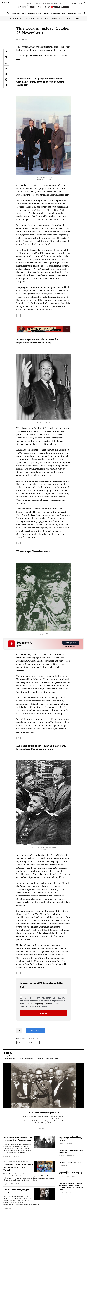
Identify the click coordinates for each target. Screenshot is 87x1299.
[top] (18, 315)
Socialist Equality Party (34, 18)
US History (20, 1059)
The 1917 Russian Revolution (36, 1056)
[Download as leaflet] (6, 79)
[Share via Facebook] (6, 51)
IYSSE (46, 18)
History (19, 1042)
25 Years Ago (22, 55)
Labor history (39, 1059)
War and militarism (9, 1059)
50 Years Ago (36, 55)
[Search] (84, 14)
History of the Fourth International (14, 1056)
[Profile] (84, 3)
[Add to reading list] (6, 85)
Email (22, 987)
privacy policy (43, 1004)
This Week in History (32, 1042)
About (80, 3)
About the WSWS (57, 18)
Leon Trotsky (51, 1056)
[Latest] (7, 14)
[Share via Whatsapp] (6, 62)
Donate (77, 18)
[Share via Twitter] (6, 57)
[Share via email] (6, 74)
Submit (43, 1013)
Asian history (29, 1059)
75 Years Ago (50, 55)
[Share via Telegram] (6, 68)
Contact (74, 3)
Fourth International (14, 18)
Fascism (59, 1056)
